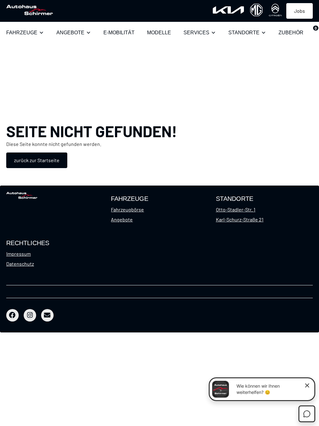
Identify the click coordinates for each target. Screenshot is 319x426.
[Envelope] (47, 315)
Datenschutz (20, 264)
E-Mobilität (119, 32)
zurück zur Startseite (37, 160)
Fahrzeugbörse (127, 209)
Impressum (18, 254)
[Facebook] (12, 315)
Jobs (299, 11)
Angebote (70, 32)
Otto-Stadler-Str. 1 (235, 209)
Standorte (243, 32)
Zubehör (291, 32)
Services (196, 32)
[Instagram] (30, 315)
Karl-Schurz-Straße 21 (240, 219)
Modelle (159, 32)
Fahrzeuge (21, 32)
